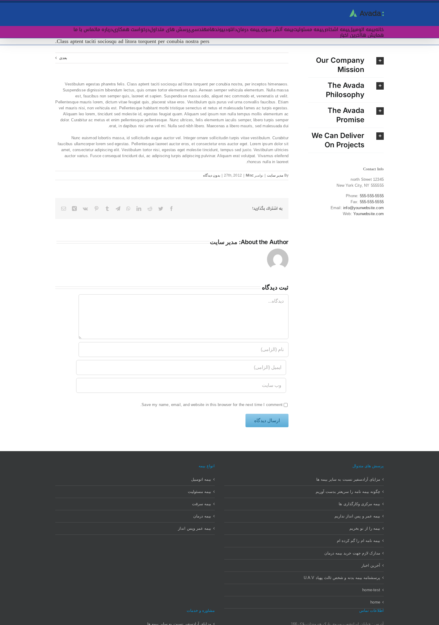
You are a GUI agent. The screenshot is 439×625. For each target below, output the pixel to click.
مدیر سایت (275, 175)
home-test (371, 590)
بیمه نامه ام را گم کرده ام (358, 540)
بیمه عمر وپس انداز (194, 528)
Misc (250, 175)
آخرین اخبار (370, 565)
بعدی (63, 58)
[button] (346, 65)
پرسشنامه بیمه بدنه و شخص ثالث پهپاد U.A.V (342, 577)
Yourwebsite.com (368, 214)
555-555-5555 (372, 196)
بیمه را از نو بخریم (364, 528)
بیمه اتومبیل (201, 479)
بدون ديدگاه (211, 175)
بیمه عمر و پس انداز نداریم (357, 516)
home (375, 602)
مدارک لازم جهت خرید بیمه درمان (352, 553)
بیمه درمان (202, 516)
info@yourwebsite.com (363, 208)
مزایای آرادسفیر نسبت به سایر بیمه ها (348, 479)
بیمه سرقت (201, 504)
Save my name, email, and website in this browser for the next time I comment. (211, 404)
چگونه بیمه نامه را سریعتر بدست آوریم (348, 491)
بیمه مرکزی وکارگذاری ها (359, 504)
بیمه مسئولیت (199, 491)
